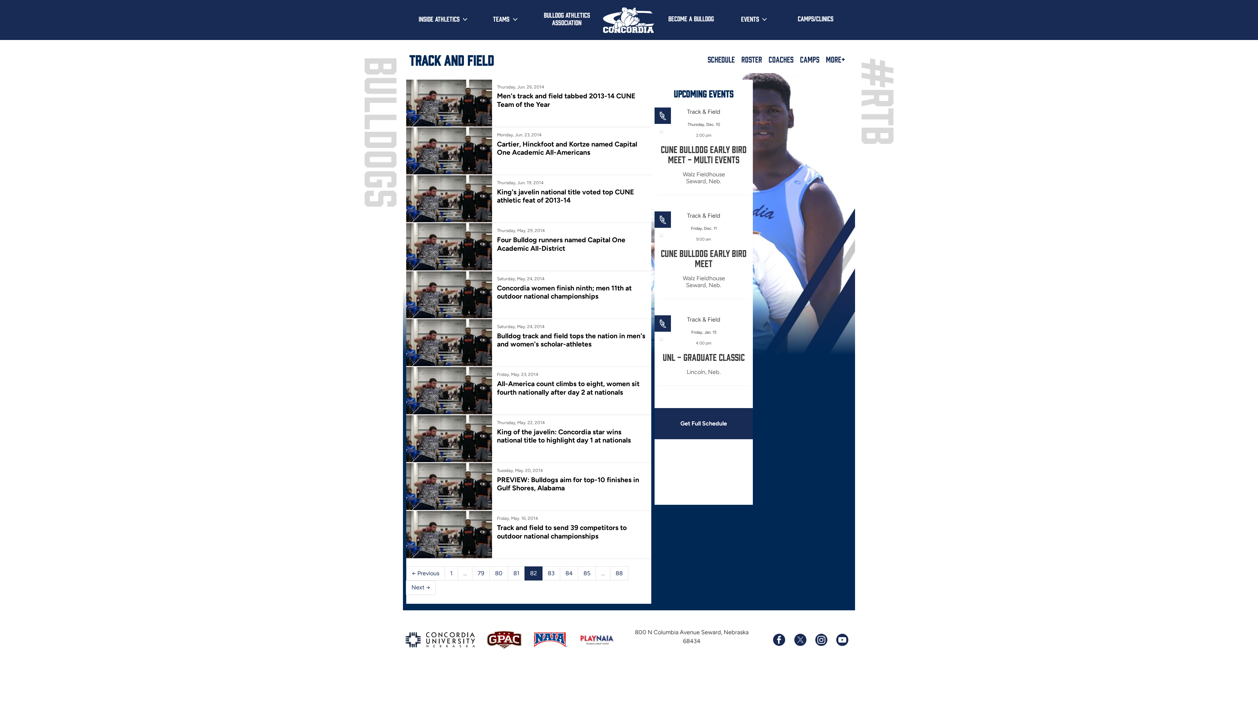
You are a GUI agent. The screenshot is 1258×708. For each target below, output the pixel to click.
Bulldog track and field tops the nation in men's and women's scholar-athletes (571, 340)
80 (499, 573)
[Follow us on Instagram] (820, 639)
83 (551, 573)
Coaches (781, 59)
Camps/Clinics (815, 18)
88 (619, 573)
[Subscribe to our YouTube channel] (841, 639)
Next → (420, 587)
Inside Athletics (439, 18)
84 (569, 573)
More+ (835, 59)
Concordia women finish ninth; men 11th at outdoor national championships (564, 292)
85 (586, 573)
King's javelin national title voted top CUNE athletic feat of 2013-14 (565, 196)
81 (516, 573)
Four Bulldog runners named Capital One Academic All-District (561, 244)
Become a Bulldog (691, 18)
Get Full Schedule (703, 423)
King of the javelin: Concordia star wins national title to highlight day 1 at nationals (564, 436)
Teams (501, 18)
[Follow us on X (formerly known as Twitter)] (800, 639)
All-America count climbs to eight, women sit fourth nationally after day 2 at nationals (568, 388)
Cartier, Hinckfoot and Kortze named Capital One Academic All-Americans (567, 148)
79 (481, 573)
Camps (809, 59)
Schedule (721, 59)
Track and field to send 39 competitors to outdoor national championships (562, 531)
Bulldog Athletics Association (567, 18)
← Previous (425, 573)
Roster (751, 59)
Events (750, 18)
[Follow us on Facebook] (779, 639)
